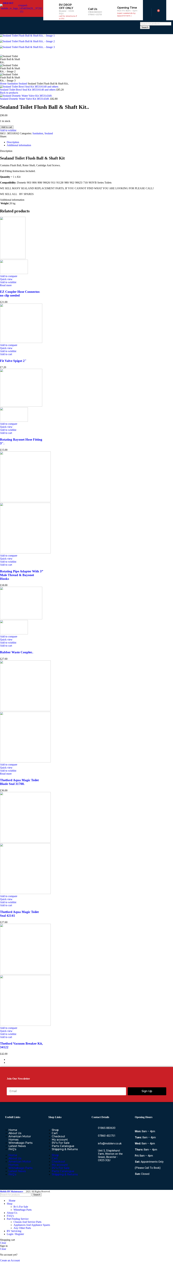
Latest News (17, 1146)
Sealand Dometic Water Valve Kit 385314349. (25, 98)
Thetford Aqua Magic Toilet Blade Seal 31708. (19, 782)
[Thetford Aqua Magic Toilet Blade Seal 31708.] (25, 710)
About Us (14, 1133)
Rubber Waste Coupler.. (16, 652)
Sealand (23, 83)
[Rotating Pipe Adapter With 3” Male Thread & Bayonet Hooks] (25, 501)
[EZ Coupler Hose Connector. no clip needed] (13, 258)
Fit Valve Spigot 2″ (13, 361)
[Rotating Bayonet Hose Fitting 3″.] (21, 405)
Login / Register (15, 1234)
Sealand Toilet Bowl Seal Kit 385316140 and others (28, 89)
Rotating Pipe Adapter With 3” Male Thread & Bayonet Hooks (21, 575)
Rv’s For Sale (21, 1206)
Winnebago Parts (20, 1142)
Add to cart (6, 127)
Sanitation (13, 83)
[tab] (13, 142)
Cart (55, 1133)
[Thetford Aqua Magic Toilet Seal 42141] (25, 841)
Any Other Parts (22, 1228)
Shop (55, 1130)
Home (3, 83)
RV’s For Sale (60, 1142)
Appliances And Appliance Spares (32, 1224)
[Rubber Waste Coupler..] (21, 618)
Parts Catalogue (63, 1146)
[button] (91, 27)
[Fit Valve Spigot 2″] (21, 342)
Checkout (58, 1136)
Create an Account (10, 1260)
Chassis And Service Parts (27, 1221)
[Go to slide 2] (90, 1062)
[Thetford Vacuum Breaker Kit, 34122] (25, 973)
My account (60, 1139)
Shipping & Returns (65, 1149)
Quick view (6, 279)
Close (3, 1242)
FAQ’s (12, 1149)
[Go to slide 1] (90, 1059)
